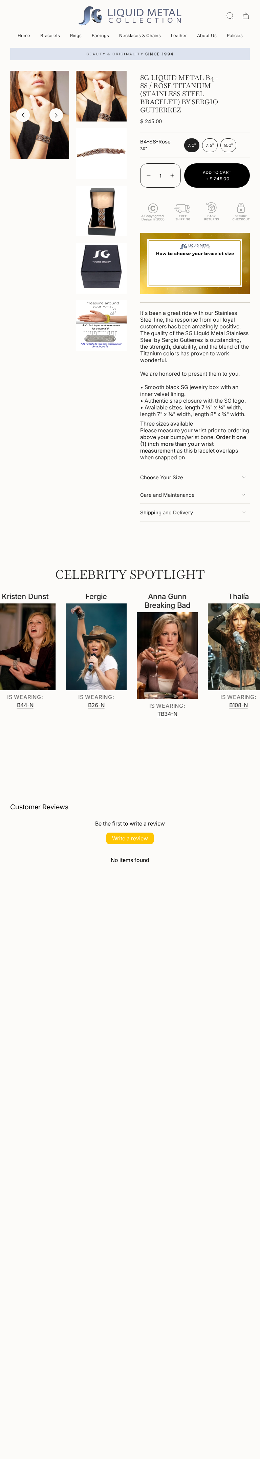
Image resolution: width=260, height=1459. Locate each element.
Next (56, 115)
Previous (23, 115)
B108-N (225, 705)
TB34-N (155, 713)
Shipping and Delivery (166, 512)
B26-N (83, 705)
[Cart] (246, 16)
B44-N (12, 705)
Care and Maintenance (167, 495)
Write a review (130, 838)
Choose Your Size (161, 477)
